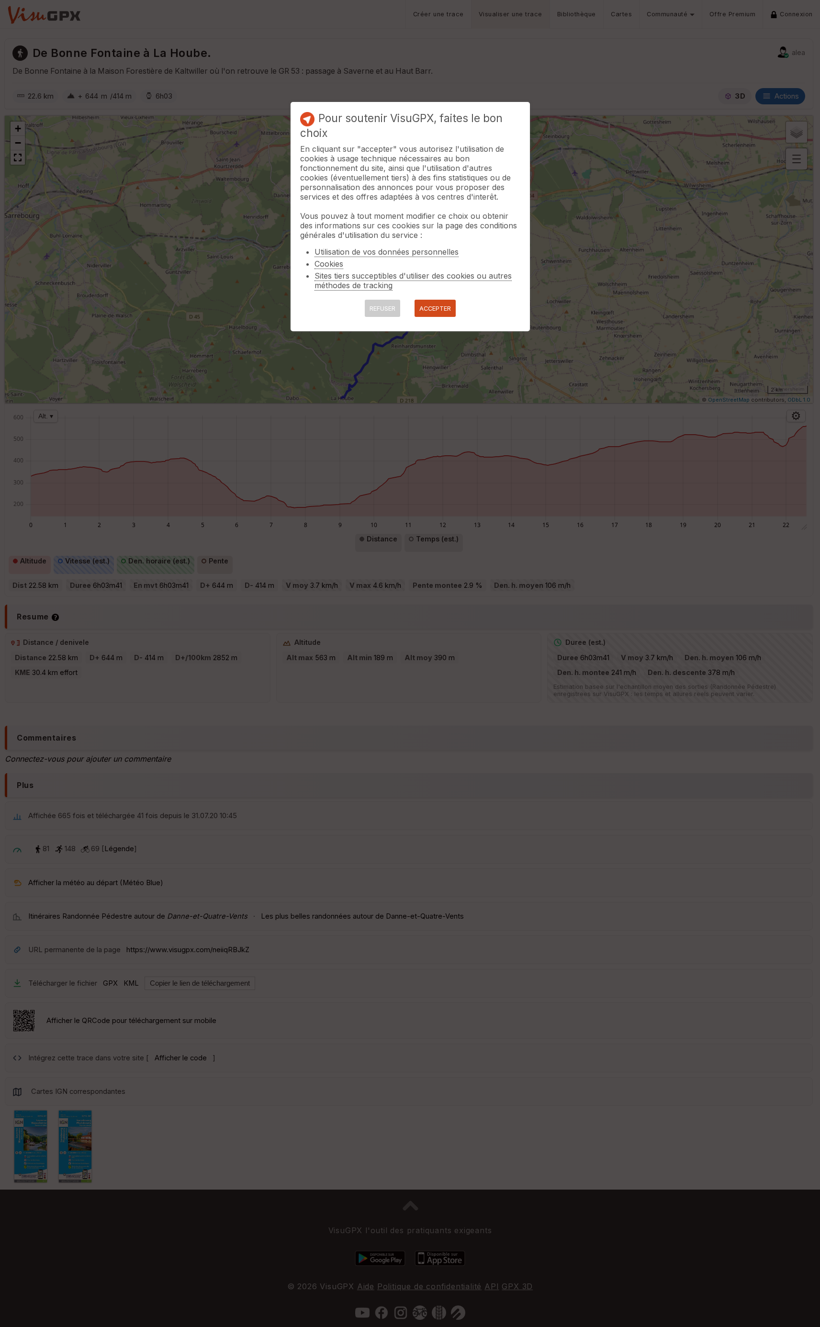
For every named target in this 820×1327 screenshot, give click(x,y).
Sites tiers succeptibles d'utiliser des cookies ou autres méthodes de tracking (413, 280)
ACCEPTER (435, 308)
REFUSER (382, 308)
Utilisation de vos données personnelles (387, 252)
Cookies (329, 264)
